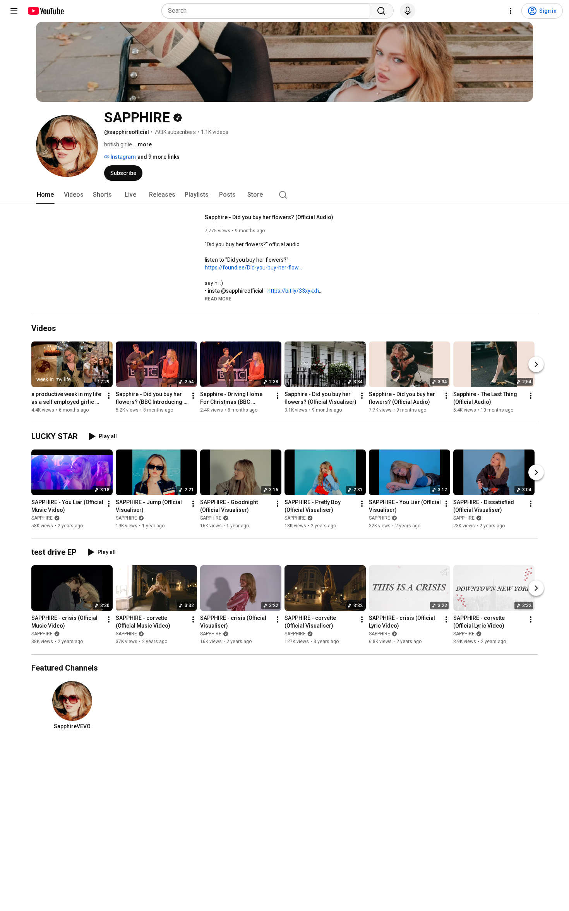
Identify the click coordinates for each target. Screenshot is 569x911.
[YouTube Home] (45, 11)
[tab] (45, 194)
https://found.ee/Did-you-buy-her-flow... (253, 267)
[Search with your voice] (407, 11)
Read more (218, 299)
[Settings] (510, 10)
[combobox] (267, 10)
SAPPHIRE (42, 518)
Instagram (123, 157)
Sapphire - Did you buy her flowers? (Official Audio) (269, 217)
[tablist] (284, 194)
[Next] (536, 364)
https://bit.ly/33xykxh (293, 291)
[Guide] (14, 10)
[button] (218, 298)
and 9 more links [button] (158, 157)
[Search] (381, 11)
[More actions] (109, 395)
